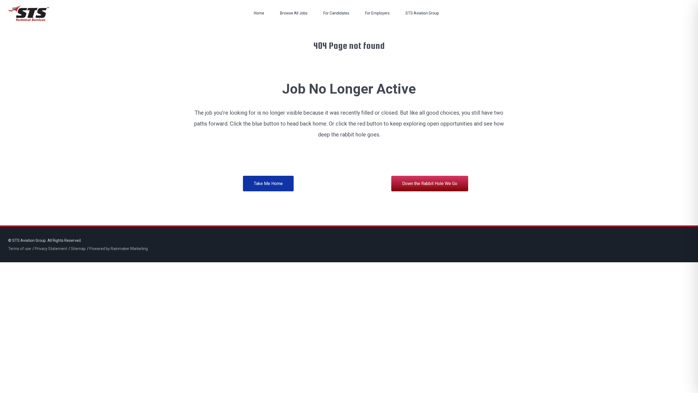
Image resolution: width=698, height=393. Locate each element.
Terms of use (19, 248)
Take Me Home (268, 183)
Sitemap (78, 248)
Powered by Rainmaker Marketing (118, 248)
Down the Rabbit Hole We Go (429, 183)
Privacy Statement (51, 248)
